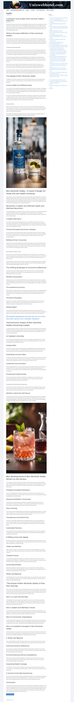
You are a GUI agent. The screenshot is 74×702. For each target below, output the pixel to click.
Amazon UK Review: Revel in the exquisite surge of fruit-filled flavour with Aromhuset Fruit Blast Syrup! (59, 28)
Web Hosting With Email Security (56, 30)
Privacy (27, 10)
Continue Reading (10, 694)
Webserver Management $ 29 (17, 10)
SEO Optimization (40, 10)
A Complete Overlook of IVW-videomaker (58, 79)
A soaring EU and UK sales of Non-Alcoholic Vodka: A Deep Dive (25, 20)
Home (7, 10)
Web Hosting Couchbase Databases (56, 42)
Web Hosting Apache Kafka (55, 43)
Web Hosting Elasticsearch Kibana (56, 35)
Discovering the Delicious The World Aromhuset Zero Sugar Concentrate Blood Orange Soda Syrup (59, 65)
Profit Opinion (50, 10)
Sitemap (33, 10)
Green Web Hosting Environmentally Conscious (58, 45)
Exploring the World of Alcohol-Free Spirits (58, 67)
